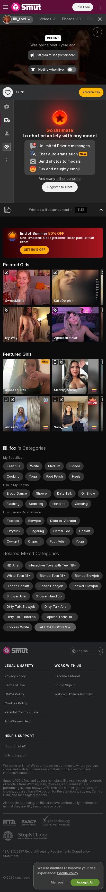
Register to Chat (59, 187)
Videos (47, 19)
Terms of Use (15, 685)
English (82, 651)
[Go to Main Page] (32, 7)
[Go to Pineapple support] (8, 836)
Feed (91, 19)
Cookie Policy (67, 873)
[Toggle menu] (5, 7)
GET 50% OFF (34, 250)
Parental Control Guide (21, 712)
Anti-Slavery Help (18, 721)
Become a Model (67, 676)
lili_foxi (10, 448)
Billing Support (15, 755)
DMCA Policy (14, 694)
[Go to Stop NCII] (33, 836)
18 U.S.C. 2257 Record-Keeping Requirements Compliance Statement (46, 854)
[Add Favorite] (8, 92)
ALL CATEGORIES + (55, 627)
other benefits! (68, 179)
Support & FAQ (15, 746)
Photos (71, 19)
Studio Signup (65, 685)
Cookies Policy (16, 703)
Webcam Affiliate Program (74, 694)
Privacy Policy (15, 676)
